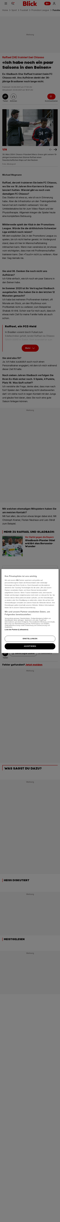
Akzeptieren (30, 646)
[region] (29, 611)
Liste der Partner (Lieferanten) (16, 629)
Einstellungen (30, 639)
